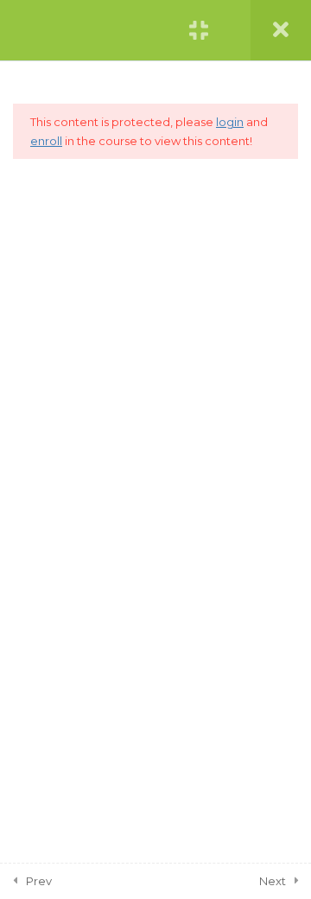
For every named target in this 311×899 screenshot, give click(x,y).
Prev (39, 881)
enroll (46, 141)
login (230, 122)
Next (272, 881)
